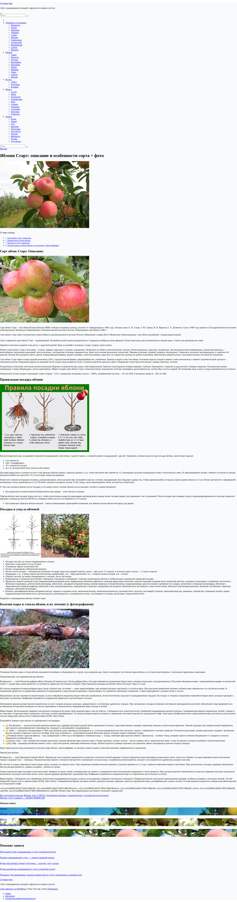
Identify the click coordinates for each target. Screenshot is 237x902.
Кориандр (15, 136)
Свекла (14, 74)
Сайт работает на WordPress (13, 889)
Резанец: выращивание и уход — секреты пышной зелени (27, 857)
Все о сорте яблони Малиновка (15, 835)
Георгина (15, 114)
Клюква (14, 87)
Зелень (8, 116)
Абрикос (15, 32)
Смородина (16, 40)
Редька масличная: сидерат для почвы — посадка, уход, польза (29, 863)
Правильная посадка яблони (19, 240)
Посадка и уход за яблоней (18, 243)
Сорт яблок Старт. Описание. (19, 238)
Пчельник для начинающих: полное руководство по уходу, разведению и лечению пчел (41, 875)
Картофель (16, 62)
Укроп (14, 121)
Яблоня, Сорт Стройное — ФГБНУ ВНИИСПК (22, 798)
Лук (13, 124)
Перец (14, 67)
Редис (13, 119)
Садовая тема (6, 3)
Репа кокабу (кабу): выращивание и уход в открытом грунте (28, 852)
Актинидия (16, 42)
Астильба (15, 109)
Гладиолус (16, 97)
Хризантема (16, 99)
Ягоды (8, 79)
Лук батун (16, 131)
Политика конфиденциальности (20, 898)
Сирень (14, 104)
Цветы (8, 89)
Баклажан (15, 65)
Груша (14, 27)
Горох (13, 72)
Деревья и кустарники (15, 23)
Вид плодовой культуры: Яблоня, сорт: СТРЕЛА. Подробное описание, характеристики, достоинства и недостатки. (54, 795)
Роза (13, 102)
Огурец (14, 60)
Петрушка (15, 129)
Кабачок (15, 69)
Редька (14, 139)
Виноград (15, 25)
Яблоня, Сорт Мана (10, 825)
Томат (14, 55)
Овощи (8, 52)
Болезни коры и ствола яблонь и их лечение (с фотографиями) (33, 245)
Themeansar (52, 889)
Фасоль (14, 77)
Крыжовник (16, 45)
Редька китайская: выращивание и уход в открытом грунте (27, 869)
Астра (14, 92)
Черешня (15, 30)
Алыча (14, 47)
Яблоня (14, 37)
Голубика (15, 84)
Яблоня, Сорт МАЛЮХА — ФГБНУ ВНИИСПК (24, 814)
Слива (14, 35)
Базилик (15, 126)
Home (8, 893)
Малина (14, 50)
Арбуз (14, 82)
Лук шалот (16, 141)
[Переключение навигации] (1, 13)
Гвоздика (15, 111)
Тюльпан (15, 107)
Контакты (10, 896)
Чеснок (14, 134)
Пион (13, 94)
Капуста (15, 57)
